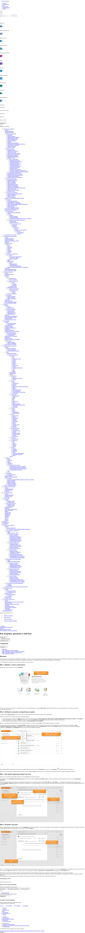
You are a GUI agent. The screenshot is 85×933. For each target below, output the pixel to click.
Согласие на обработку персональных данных (10, 930)
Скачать (4, 8)
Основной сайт (5, 4)
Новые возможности (6, 921)
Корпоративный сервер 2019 (6, 627)
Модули (2, 628)
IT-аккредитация (6, 926)
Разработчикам (5, 917)
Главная (4, 3)
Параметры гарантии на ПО (8, 924)
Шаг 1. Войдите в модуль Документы (10, 650)
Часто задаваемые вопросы (8, 918)
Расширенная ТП (6, 7)
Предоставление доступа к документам (8, 630)
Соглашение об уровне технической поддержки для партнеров (15, 925)
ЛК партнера (5, 6)
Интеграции (5, 920)
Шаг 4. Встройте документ (8, 653)
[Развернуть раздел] (3, 129)
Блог (3, 5)
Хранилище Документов (5, 629)
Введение (4, 649)
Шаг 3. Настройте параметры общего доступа (12, 652)
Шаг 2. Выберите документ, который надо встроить (13, 651)
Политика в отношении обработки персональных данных (32, 930)
